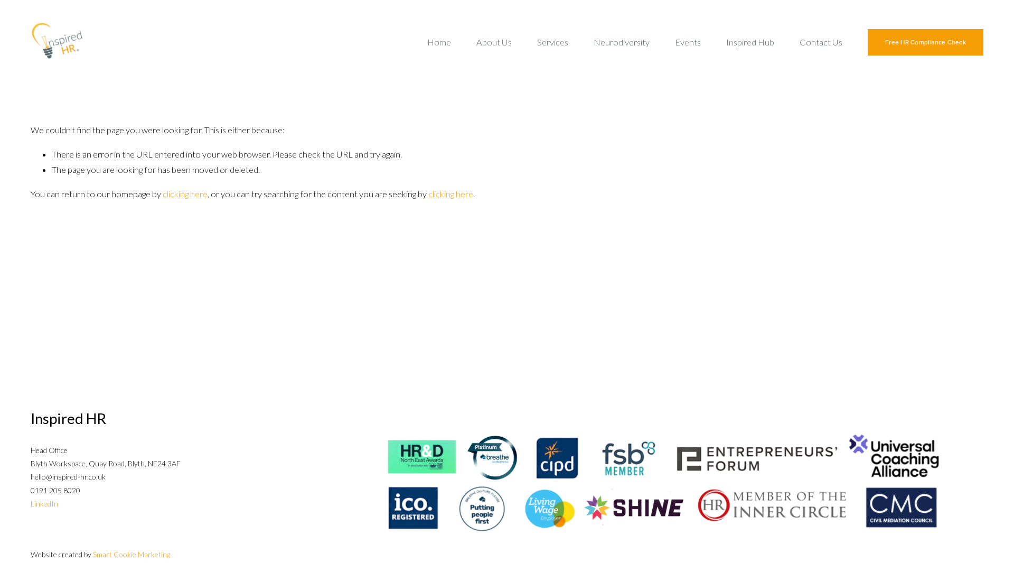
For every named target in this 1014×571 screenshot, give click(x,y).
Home (439, 42)
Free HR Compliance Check (925, 42)
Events (688, 42)
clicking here (185, 194)
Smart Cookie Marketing (131, 554)
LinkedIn (44, 503)
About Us (494, 42)
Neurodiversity (622, 42)
